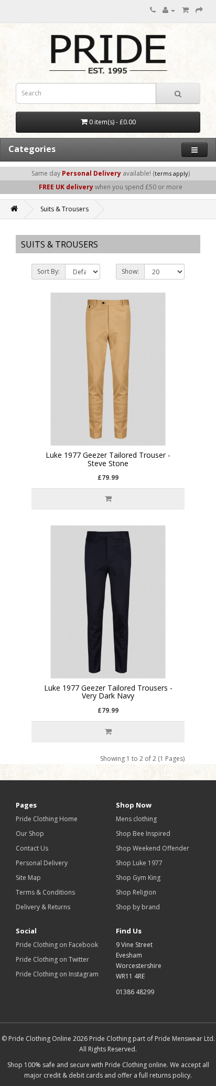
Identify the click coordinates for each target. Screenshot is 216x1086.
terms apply (171, 173)
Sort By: (48, 271)
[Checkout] (199, 10)
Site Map (28, 877)
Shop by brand (138, 906)
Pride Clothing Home (47, 818)
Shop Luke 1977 (139, 862)
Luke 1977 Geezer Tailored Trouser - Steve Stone (108, 459)
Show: (130, 271)
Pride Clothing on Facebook (57, 944)
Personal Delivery (42, 862)
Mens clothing (136, 818)
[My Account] (169, 10)
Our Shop (30, 833)
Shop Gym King (138, 877)
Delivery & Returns (43, 906)
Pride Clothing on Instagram (57, 974)
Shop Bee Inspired (143, 833)
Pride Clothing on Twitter (52, 959)
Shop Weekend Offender (152, 848)
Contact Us (32, 848)
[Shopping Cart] (185, 10)
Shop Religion (136, 892)
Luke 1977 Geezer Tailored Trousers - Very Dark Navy (108, 692)
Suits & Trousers (64, 209)
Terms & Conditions (45, 892)
